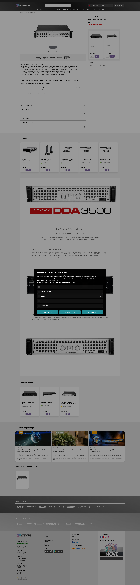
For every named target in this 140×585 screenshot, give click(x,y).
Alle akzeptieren (92, 312)
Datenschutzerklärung (70, 282)
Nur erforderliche (47, 312)
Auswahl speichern (70, 312)
